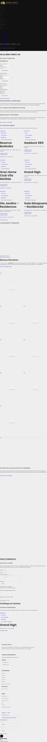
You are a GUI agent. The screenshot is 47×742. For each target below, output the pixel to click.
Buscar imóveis (5, 70)
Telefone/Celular (3, 574)
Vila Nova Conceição (12, 321)
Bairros (1, 13)
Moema (35, 387)
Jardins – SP (12, 354)
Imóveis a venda (3, 6)
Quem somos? (2, 8)
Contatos (1, 15)
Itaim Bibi (12, 387)
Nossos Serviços (3, 11)
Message (2, 581)
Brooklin (12, 287)
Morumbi (35, 321)
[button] (10, 17)
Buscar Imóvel (5, 95)
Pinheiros (35, 354)
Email (1, 572)
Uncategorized (12, 289)
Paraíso (12, 420)
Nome (1, 570)
